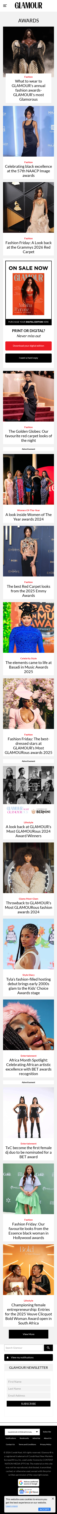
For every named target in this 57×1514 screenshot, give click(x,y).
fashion (28, 76)
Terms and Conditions (27, 1444)
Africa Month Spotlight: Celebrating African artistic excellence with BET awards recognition (29, 1067)
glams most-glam (28, 898)
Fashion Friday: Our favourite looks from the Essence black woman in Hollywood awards (28, 1231)
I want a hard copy (28, 357)
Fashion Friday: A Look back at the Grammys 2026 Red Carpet (28, 247)
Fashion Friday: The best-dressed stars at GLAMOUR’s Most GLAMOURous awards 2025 (28, 746)
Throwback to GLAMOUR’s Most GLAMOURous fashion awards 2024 (28, 907)
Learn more (12, 1505)
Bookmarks (24, 1438)
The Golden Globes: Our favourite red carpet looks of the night (28, 436)
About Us (47, 1438)
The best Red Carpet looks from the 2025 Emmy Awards (28, 591)
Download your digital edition (28, 345)
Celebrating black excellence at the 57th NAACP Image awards (28, 171)
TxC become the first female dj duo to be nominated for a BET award (28, 1152)
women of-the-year (28, 510)
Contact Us (10, 1444)
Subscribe (28, 1403)
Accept (44, 1509)
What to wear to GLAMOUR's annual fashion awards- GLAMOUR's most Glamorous (28, 90)
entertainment (28, 1055)
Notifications (11, 1438)
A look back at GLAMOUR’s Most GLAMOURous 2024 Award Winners (28, 831)
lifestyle (28, 822)
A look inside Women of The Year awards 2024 (28, 516)
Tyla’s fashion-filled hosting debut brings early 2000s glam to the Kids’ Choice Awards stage (28, 986)
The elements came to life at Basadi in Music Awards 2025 (28, 667)
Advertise (36, 1438)
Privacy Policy (45, 1444)
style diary (28, 974)
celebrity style (28, 658)
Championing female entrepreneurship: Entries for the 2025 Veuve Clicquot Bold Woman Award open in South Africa (28, 1314)
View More (28, 1334)
